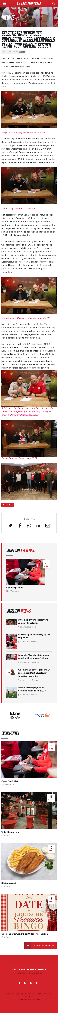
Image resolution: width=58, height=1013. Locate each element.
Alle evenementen (44, 945)
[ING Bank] (15, 715)
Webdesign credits (29, 1000)
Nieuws (22, 52)
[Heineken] (43, 715)
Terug (8, 505)
